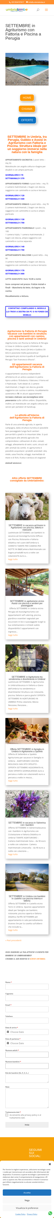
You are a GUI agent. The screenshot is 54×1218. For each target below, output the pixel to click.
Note (7, 1087)
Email (8, 1005)
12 (32, 82)
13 (34, 82)
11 (29, 82)
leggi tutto (13, 559)
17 (43, 82)
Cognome (9, 993)
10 (27, 82)
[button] (49, 1164)
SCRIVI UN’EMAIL (37, 958)
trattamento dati (17, 1117)
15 (39, 82)
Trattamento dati (13, 1112)
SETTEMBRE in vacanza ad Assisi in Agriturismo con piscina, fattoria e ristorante (27, 527)
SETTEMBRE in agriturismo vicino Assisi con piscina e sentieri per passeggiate (27, 603)
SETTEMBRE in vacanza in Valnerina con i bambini (27, 824)
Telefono (9, 1016)
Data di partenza (12, 1039)
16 (41, 82)
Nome (8, 982)
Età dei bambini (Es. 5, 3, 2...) (17, 1073)
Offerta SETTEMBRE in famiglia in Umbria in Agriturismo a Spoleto (27, 750)
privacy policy (31, 1115)
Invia (27, 1124)
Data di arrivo (11, 1027)
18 (46, 82)
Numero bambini (13, 1061)
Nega (27, 1200)
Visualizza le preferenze (27, 1208)
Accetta (27, 1192)
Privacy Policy (32, 1214)
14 (36, 82)
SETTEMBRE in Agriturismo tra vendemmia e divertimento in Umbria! (27, 678)
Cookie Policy (20, 1214)
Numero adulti (12, 1050)
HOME (27, 97)
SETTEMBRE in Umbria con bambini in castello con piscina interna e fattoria (27, 898)
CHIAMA (27, 109)
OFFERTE (27, 120)
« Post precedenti (13, 940)
